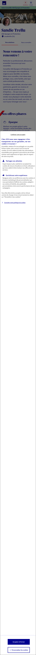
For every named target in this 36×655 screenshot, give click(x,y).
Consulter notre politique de (14, 202)
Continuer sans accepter (18, 134)
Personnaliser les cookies (20, 650)
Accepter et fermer (19, 642)
